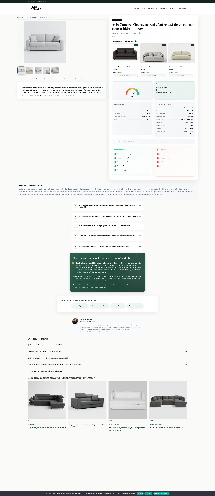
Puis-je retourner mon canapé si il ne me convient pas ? (45, 351)
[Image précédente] (20, 42)
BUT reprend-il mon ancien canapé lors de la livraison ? (45, 371)
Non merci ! (148, 493)
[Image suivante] (69, 42)
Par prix (172, 8)
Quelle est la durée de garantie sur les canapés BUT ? (45, 345)
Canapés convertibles (32, 17)
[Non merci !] (213, 493)
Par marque (151, 8)
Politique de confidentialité (161, 493)
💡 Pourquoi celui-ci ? (125, 75)
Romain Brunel (87, 319)
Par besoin (182, 8)
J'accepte (140, 493)
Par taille (162, 8)
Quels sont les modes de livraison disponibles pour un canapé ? (48, 358)
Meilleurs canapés (139, 8)
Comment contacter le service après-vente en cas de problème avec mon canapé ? (54, 364)
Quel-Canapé (20, 17)
